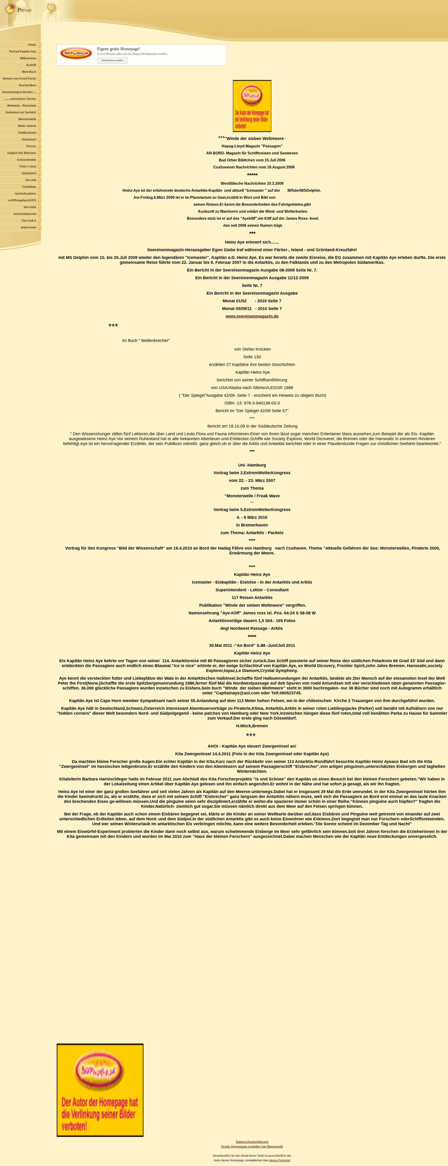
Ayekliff (31, 65)
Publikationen (27, 132)
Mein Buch (29, 71)
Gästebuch (29, 139)
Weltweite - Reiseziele (21, 105)
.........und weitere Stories (20, 99)
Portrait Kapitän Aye (22, 51)
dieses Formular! (279, 1160)
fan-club (30, 180)
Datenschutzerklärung (252, 1142)
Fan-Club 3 (29, 220)
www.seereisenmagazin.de (252, 316)
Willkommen (28, 58)
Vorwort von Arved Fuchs (19, 78)
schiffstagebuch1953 (22, 200)
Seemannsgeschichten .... (19, 92)
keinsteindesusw (25, 214)
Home (32, 44)
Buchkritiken (27, 85)
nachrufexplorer (25, 193)
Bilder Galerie (27, 126)
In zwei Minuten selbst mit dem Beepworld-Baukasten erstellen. (132, 51)
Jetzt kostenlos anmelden (112, 60)
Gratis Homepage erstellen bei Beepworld (252, 1146)
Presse (31, 146)
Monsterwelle (27, 119)
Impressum (28, 227)
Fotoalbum (29, 186)
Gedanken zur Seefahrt (21, 112)
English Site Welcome (21, 153)
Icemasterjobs (26, 159)
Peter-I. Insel (28, 166)
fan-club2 (30, 207)
